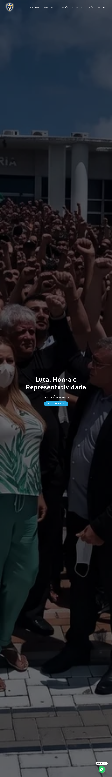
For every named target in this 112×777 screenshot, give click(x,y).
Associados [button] (49, 7)
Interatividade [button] (77, 7)
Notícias (91, 7)
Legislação (63, 7)
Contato (101, 7)
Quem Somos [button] (34, 7)
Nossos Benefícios (56, 404)
